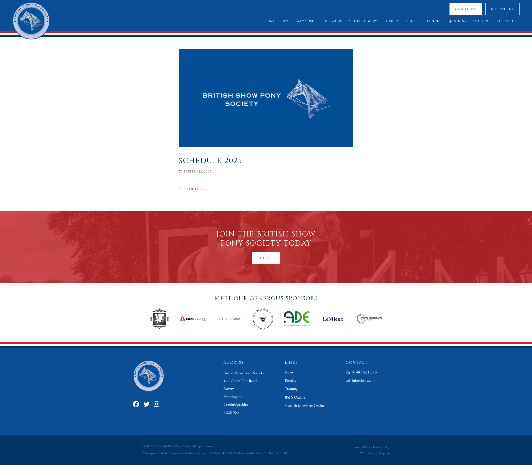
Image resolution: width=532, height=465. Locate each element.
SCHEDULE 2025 (194, 189)
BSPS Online (502, 9)
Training (291, 389)
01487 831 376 (363, 372)
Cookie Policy (381, 447)
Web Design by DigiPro (375, 453)
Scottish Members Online (305, 405)
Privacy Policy (361, 447)
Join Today (466, 9)
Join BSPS (266, 258)
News (289, 372)
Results (290, 380)
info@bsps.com (363, 380)
